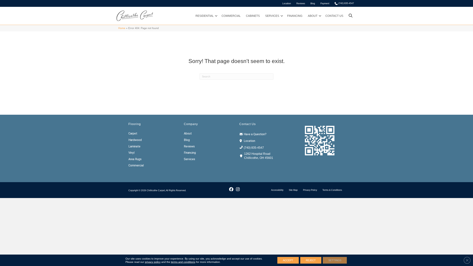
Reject (311, 260)
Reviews (300, 3)
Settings (334, 260)
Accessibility (277, 190)
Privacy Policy (310, 190)
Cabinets (253, 15)
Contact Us (334, 15)
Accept (288, 260)
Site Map (293, 190)
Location (286, 3)
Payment (324, 3)
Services (272, 15)
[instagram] (237, 189)
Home (121, 28)
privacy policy (153, 261)
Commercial (231, 15)
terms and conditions (183, 261)
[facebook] (231, 189)
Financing (294, 15)
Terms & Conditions (332, 190)
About (312, 15)
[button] (216, 16)
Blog (312, 3)
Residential (204, 15)
